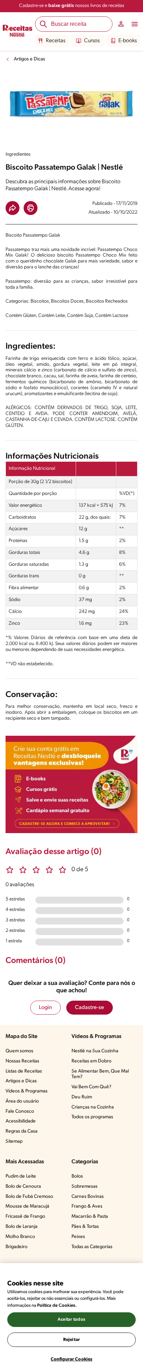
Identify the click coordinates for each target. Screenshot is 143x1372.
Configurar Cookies (71, 1359)
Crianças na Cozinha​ (93, 1107)
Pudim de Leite (21, 1176)
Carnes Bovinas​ (88, 1196)
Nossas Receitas (22, 1061)
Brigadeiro (16, 1246)
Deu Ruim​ (82, 1097)
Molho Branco (20, 1236)
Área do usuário (22, 1101)
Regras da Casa (21, 1131)
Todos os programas (92, 1117)
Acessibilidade (21, 1121)
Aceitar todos (71, 1319)
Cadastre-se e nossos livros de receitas (71, 5)
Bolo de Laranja (21, 1226)
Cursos (92, 41)
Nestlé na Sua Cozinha (95, 1051)
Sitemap (14, 1141)
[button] (12, 208)
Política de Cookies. (57, 1305)
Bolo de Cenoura (23, 1186)
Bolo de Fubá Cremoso (29, 1196)
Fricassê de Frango (25, 1216)
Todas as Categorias (92, 1246)
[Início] (17, 31)
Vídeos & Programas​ (27, 1091)
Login (45, 1007)
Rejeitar (71, 1339)
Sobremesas (85, 1186)
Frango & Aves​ (87, 1206)
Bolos (77, 1176)
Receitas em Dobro (91, 1061)
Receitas (55, 41)
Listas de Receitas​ (24, 1071)
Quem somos (19, 1051)
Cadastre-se (89, 1007)
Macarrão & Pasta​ (90, 1216)
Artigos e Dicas (29, 59)
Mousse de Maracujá (27, 1206)
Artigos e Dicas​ (21, 1081)
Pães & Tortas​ (85, 1226)
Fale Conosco (20, 1111)
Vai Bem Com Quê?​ (91, 1087)
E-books (127, 41)
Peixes (78, 1236)
